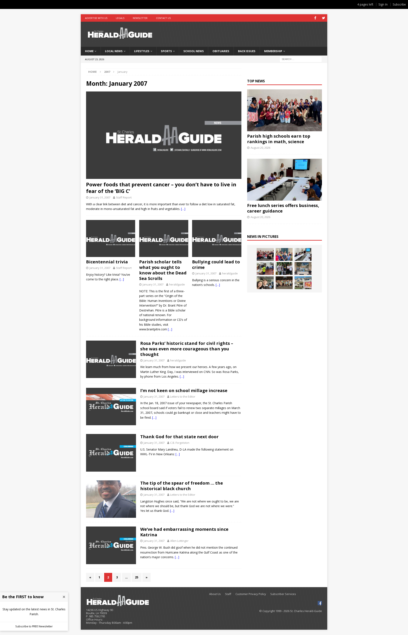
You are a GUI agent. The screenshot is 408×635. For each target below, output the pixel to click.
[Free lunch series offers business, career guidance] (284, 180)
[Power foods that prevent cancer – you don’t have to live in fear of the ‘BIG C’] (163, 135)
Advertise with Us (96, 18)
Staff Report (124, 197)
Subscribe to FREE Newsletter (34, 626)
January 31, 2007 (99, 197)
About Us (215, 594)
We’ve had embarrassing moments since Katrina (184, 532)
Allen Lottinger (179, 541)
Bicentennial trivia (107, 262)
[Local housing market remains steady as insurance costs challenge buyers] (303, 282)
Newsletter (140, 18)
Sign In (383, 4)
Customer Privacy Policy (250, 594)
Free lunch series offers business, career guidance (283, 208)
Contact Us (163, 18)
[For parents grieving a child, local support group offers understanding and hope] (265, 282)
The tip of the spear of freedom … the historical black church (181, 485)
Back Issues (246, 51)
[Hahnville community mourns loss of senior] (284, 268)
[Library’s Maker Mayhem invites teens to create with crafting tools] (265, 268)
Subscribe (399, 4)
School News (193, 51)
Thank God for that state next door (179, 437)
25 (136, 577)
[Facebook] (315, 18)
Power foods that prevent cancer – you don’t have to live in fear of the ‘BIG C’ (161, 187)
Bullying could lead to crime (216, 264)
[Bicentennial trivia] (110, 238)
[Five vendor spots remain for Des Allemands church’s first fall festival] (284, 282)
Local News (114, 51)
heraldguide (177, 284)
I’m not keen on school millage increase (183, 390)
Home (89, 51)
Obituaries (220, 51)
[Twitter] (323, 18)
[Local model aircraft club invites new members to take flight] (284, 254)
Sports (166, 51)
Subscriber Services (283, 594)
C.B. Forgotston (179, 443)
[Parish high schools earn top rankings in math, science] (284, 110)
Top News (256, 81)
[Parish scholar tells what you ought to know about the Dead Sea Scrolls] (163, 238)
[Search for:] (300, 59)
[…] (183, 209)
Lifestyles (141, 51)
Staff (228, 594)
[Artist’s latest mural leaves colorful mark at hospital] (303, 268)
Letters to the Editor (182, 396)
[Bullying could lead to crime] (216, 238)
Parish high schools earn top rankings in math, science (278, 138)
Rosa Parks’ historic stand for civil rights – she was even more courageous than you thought (186, 348)
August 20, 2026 (260, 148)
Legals (120, 18)
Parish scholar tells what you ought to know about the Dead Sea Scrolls (163, 270)
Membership (273, 51)
